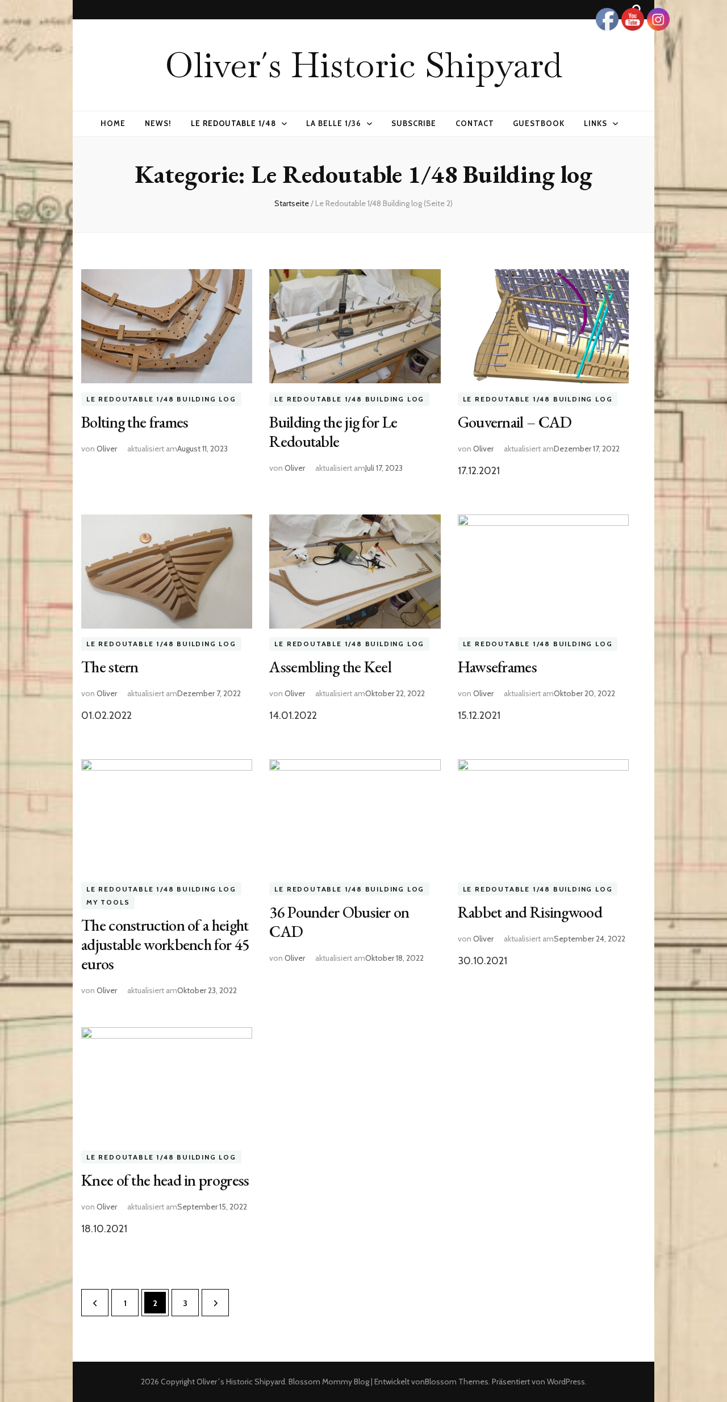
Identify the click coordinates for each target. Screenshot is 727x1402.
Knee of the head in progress (165, 1180)
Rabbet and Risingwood (530, 912)
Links (595, 123)
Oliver (107, 448)
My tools (107, 902)
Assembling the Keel (330, 666)
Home (113, 123)
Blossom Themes (456, 1381)
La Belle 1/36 (333, 123)
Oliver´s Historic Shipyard (363, 64)
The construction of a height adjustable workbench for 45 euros (165, 944)
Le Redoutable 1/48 (234, 123)
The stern (110, 666)
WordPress (566, 1381)
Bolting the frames (134, 422)
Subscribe (413, 123)
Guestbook (539, 123)
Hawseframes (497, 666)
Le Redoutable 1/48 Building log (161, 399)
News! (158, 123)
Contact (475, 123)
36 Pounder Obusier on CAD (339, 921)
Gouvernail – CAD (515, 422)
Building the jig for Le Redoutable (333, 431)
